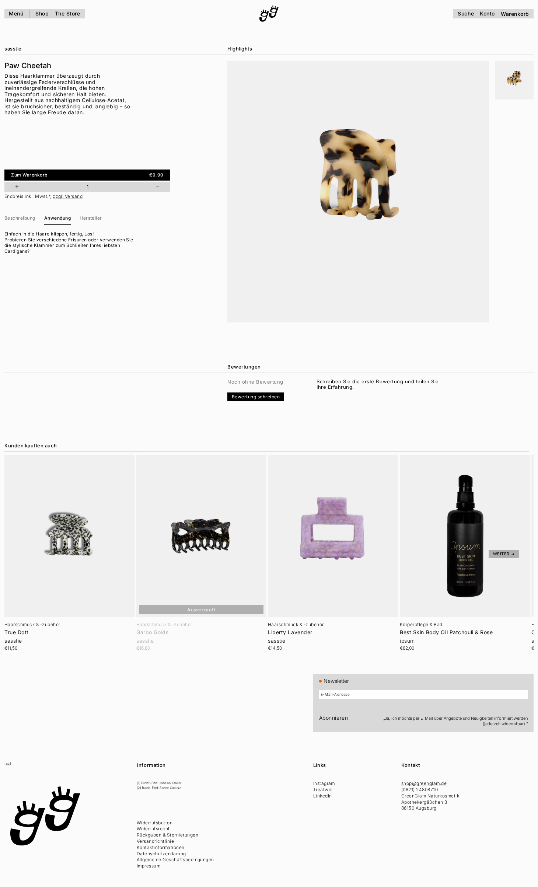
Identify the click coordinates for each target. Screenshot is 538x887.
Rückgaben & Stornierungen (167, 835)
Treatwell (323, 789)
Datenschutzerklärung (161, 853)
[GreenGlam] (269, 13)
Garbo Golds (152, 632)
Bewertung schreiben (256, 396)
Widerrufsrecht (153, 828)
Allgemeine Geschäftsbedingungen (175, 859)
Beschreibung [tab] (19, 218)
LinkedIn (322, 796)
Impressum (148, 866)
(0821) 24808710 (419, 789)
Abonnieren (333, 718)
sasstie (13, 49)
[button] (514, 80)
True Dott (16, 632)
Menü (16, 13)
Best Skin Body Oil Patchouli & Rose (446, 632)
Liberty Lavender (290, 632)
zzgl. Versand (68, 196)
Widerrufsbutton (154, 822)
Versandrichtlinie (155, 841)
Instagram (324, 783)
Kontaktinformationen (161, 847)
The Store (67, 13)
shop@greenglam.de (424, 783)
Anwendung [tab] (57, 218)
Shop (42, 13)
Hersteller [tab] (91, 218)
